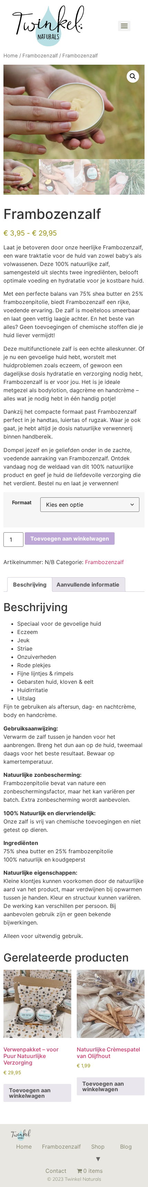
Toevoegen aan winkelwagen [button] (30, 1093)
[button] (133, 76)
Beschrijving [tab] (29, 584)
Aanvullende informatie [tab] (87, 584)
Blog (126, 1146)
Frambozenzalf (40, 56)
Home (10, 56)
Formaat (22, 502)
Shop (98, 1146)
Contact (55, 1170)
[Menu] (124, 26)
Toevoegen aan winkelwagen (69, 538)
